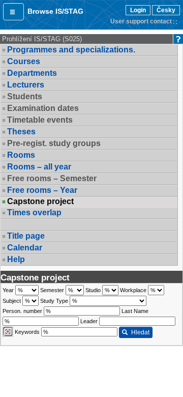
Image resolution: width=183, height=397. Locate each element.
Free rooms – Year (42, 190)
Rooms (21, 155)
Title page (26, 236)
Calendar (24, 247)
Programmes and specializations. (71, 49)
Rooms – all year (39, 166)
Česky (166, 10)
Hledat (140, 332)
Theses (21, 131)
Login (138, 10)
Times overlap (34, 212)
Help (16, 259)
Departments (32, 73)
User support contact (141, 21)
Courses (23, 61)
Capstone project (40, 201)
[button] (13, 11)
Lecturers (25, 84)
